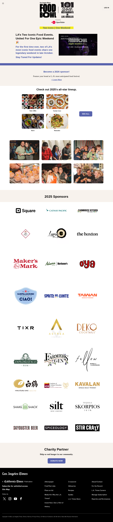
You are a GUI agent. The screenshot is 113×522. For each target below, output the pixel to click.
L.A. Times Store (74, 499)
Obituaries (72, 486)
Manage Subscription (99, 495)
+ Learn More (56, 80)
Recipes (71, 490)
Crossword (72, 482)
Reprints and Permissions (101, 499)
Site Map (6, 489)
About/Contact (97, 482)
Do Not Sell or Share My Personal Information (66, 516)
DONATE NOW (56, 461)
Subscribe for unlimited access (15, 486)
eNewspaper (49, 482)
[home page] (15, 474)
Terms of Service (27, 516)
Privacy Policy (36, 516)
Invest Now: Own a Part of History (54, 504)
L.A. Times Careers (99, 490)
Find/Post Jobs (50, 486)
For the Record (97, 486)
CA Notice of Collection (47, 516)
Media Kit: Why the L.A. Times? (53, 496)
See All (85, 114)
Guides (70, 495)
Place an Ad (49, 490)
